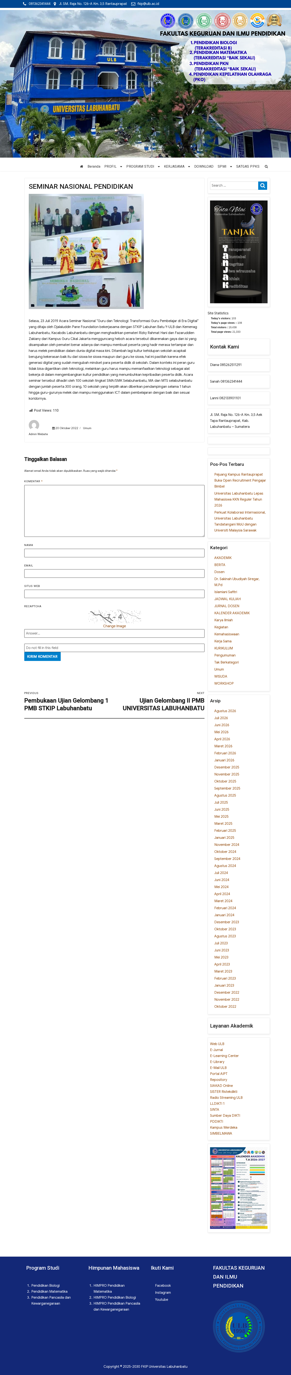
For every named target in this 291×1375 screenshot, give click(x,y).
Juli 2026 (221, 718)
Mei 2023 (221, 957)
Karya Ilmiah (223, 620)
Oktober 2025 (225, 781)
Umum (87, 428)
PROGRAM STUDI (140, 166)
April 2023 (222, 964)
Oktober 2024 (225, 852)
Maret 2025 (223, 824)
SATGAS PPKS (248, 166)
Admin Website (38, 434)
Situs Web (32, 586)
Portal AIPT (219, 1074)
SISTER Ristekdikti (223, 1092)
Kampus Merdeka (223, 1127)
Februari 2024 (225, 908)
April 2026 (222, 739)
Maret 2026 (223, 746)
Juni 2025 (221, 809)
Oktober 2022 (225, 1007)
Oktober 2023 (225, 929)
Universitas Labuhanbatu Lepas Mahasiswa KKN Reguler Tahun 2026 (238, 499)
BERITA (219, 565)
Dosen (219, 572)
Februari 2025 (225, 831)
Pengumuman (225, 655)
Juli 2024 (221, 873)
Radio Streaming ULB (226, 1098)
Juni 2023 (221, 950)
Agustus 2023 (225, 936)
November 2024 (226, 845)
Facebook (163, 1286)
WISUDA (220, 676)
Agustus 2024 (225, 866)
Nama (28, 545)
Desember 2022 (226, 992)
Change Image (114, 626)
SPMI (222, 166)
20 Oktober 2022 (66, 428)
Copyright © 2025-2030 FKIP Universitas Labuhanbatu (145, 1367)
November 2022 (226, 999)
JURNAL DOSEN (226, 606)
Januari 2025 (224, 838)
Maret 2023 (223, 971)
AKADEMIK (223, 558)
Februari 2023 (225, 978)
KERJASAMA (174, 166)
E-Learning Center (224, 1056)
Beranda (94, 166)
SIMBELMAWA (221, 1133)
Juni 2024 (221, 880)
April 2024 (222, 894)
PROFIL (110, 166)
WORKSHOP (224, 683)
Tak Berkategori (226, 662)
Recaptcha (33, 606)
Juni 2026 (221, 725)
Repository (218, 1080)
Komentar (33, 481)
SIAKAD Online (221, 1086)
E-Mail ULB (218, 1068)
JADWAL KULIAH (227, 599)
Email (28, 565)
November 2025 (226, 774)
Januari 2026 (224, 760)
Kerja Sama (223, 641)
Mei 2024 (221, 887)
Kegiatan (221, 627)
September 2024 (227, 859)
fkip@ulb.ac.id (148, 4)
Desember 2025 (226, 767)
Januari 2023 (224, 985)
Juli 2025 (221, 802)
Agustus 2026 (225, 711)
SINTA (214, 1110)
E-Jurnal (216, 1050)
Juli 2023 (221, 943)
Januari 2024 (224, 915)
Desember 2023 (226, 922)
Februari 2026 (225, 753)
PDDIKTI (216, 1121)
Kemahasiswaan (226, 634)
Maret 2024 (223, 901)
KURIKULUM (223, 648)
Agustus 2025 (225, 795)
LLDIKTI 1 (217, 1104)
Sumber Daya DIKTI (225, 1116)
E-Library (217, 1062)
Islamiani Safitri (225, 592)
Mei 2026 (221, 732)
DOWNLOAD (204, 166)
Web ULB (217, 1044)
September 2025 (227, 788)
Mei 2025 (221, 817)
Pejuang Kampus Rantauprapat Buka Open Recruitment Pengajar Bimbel (240, 480)
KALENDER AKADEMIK (232, 613)
